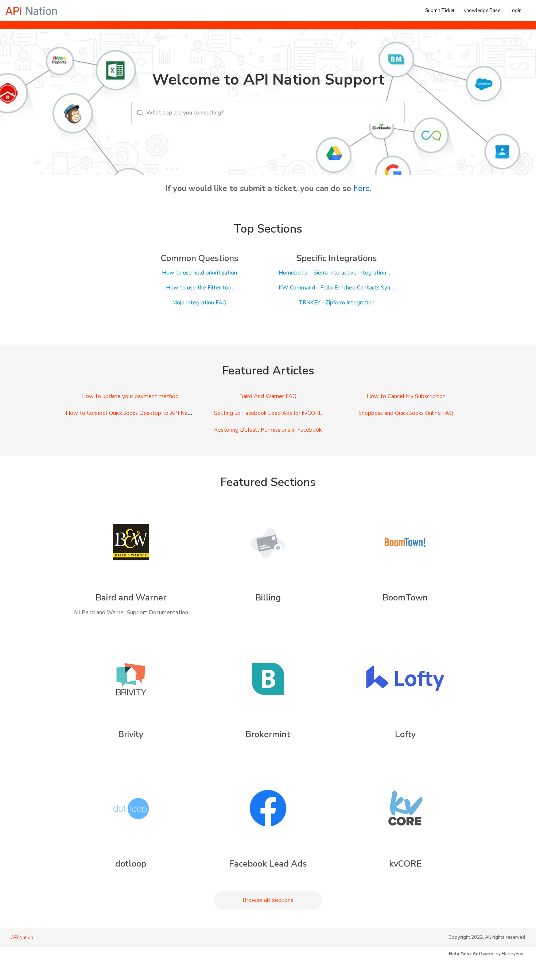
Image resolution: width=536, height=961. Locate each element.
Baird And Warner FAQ (267, 396)
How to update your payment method (130, 396)
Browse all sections (268, 900)
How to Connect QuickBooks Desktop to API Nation (131, 413)
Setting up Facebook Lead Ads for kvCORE (268, 413)
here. (362, 188)
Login (515, 10)
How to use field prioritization (199, 272)
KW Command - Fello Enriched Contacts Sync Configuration (337, 287)
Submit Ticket (439, 10)
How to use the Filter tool (199, 287)
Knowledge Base (481, 10)
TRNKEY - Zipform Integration (336, 302)
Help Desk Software (471, 954)
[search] (268, 112)
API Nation (22, 937)
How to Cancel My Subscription (406, 396)
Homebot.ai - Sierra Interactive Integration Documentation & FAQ (337, 272)
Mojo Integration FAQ (199, 302)
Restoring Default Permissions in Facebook (268, 429)
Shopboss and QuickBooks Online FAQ (405, 413)
